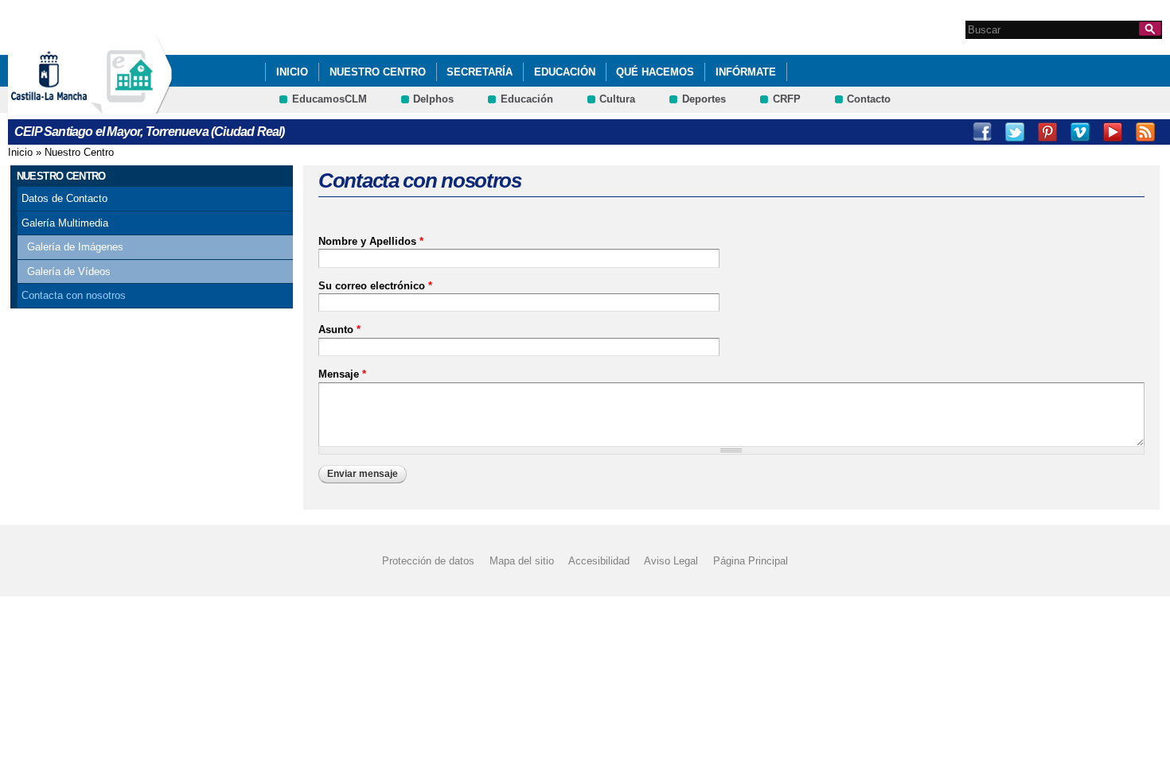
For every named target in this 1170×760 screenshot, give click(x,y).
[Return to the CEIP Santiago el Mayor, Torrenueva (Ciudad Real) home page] (131, 106)
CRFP (787, 99)
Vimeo (1080, 132)
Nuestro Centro (378, 72)
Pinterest (1047, 132)
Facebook (982, 132)
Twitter (1014, 132)
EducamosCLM (329, 99)
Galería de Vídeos (69, 271)
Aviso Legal (671, 561)
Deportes (704, 99)
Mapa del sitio (521, 561)
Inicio (20, 152)
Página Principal (750, 561)
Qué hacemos (655, 72)
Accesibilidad (599, 561)
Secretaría (480, 72)
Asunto (339, 329)
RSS (1145, 132)
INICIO (292, 72)
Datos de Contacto (64, 198)
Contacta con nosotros (73, 295)
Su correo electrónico (375, 286)
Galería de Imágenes (75, 247)
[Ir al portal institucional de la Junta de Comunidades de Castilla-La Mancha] (69, 106)
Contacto (869, 99)
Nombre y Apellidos (370, 241)
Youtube (1112, 132)
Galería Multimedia (64, 223)
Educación (564, 72)
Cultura (617, 99)
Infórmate (746, 72)
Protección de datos (428, 561)
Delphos (433, 99)
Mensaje (342, 374)
